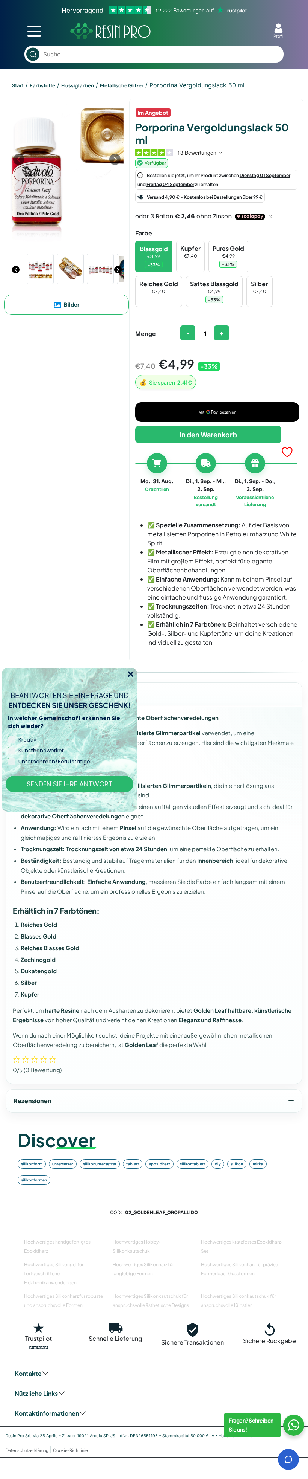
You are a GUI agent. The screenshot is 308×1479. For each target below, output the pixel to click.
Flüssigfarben (77, 85)
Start (18, 85)
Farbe (143, 233)
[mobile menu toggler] (34, 31)
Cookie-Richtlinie (70, 1450)
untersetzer (62, 1164)
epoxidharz (159, 1164)
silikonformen (34, 1180)
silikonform (31, 1164)
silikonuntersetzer (99, 1164)
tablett (132, 1164)
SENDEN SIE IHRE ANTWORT (70, 784)
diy (218, 1164)
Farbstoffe (42, 85)
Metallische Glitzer (121, 85)
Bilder (71, 304)
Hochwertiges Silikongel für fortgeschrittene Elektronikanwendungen (53, 1273)
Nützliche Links (36, 1393)
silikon (237, 1164)
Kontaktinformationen (47, 1413)
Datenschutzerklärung (27, 1450)
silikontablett (192, 1164)
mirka (258, 1164)
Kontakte (28, 1373)
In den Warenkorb (208, 434)
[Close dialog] (130, 674)
